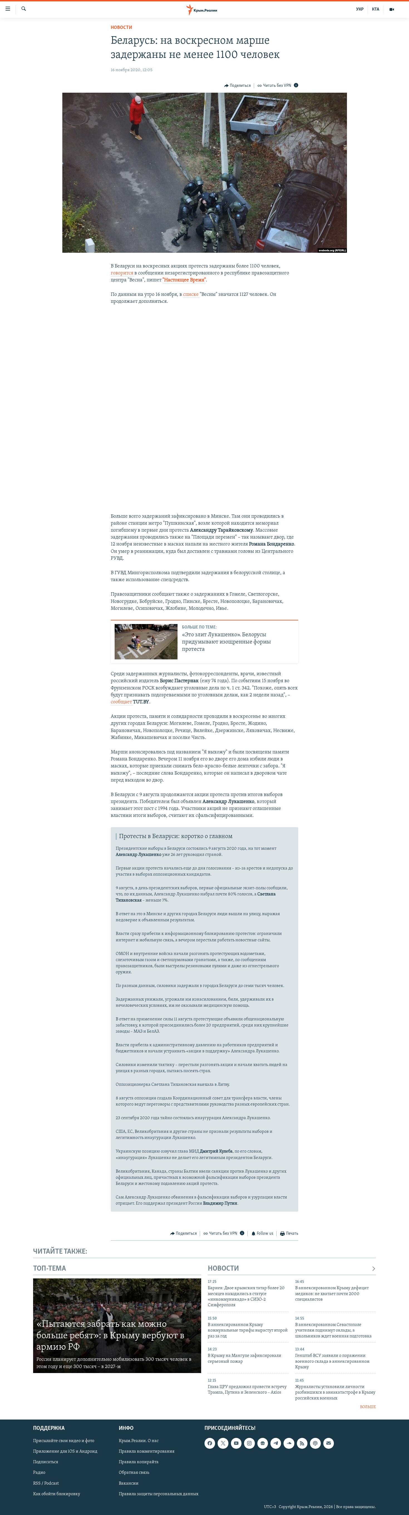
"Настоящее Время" (184, 280)
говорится (122, 273)
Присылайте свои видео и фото (63, 1441)
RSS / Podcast (46, 1483)
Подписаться (45, 1462)
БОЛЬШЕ (368, 1407)
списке (191, 294)
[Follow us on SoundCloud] (289, 1443)
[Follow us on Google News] (262, 1443)
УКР (360, 9)
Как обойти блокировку (56, 1494)
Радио (39, 1473)
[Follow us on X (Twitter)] (223, 1443)
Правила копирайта (139, 1462)
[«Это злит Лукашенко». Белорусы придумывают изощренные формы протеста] (146, 641)
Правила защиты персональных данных (158, 1494)
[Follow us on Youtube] (236, 1443)
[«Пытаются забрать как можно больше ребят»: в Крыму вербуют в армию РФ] (117, 1325)
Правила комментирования (146, 1452)
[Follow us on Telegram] (275, 1443)
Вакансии (129, 1483)
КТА (375, 9)
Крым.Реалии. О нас (139, 1441)
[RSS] (302, 1443)
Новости (121, 27)
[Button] (237, 85)
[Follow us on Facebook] (209, 1443)
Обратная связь (134, 1473)
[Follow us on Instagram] (249, 1443)
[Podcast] (315, 1443)
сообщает (122, 702)
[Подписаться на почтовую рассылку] (328, 1443)
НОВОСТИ (223, 1269)
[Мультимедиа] (391, 9)
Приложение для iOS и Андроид (65, 1452)
